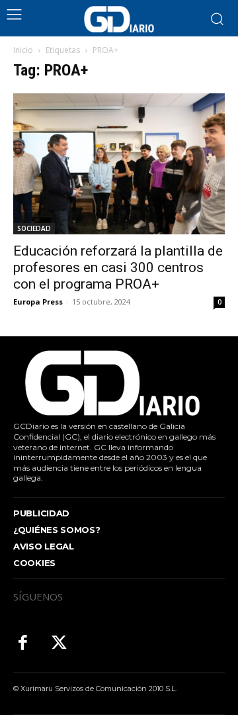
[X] (59, 644)
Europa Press (38, 302)
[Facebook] (23, 644)
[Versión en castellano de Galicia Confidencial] (119, 19)
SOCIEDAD (34, 228)
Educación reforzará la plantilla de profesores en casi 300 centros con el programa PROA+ (118, 267)
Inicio (23, 50)
